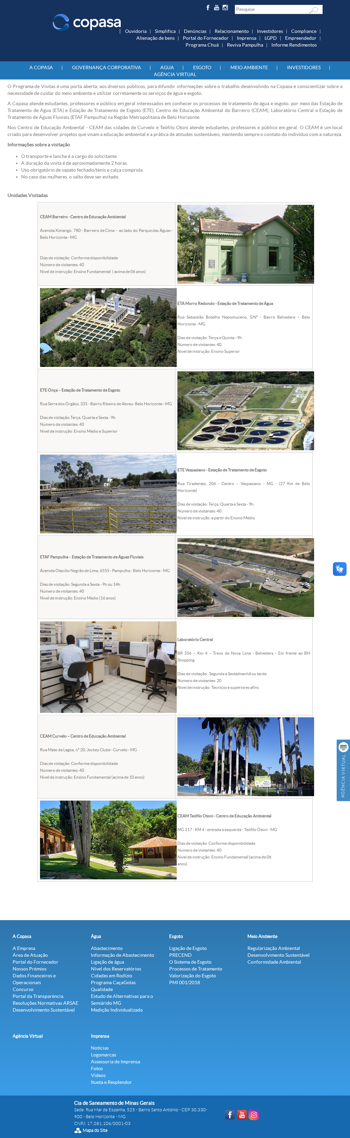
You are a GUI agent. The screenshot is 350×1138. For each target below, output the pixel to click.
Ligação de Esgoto (188, 948)
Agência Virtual (175, 74)
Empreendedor (301, 38)
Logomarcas (103, 1054)
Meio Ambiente (249, 67)
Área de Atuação (30, 955)
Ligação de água (107, 962)
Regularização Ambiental (273, 948)
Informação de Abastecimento (122, 955)
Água (167, 67)
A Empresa (24, 948)
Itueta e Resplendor (111, 1082)
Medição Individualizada (117, 1010)
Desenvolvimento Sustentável (44, 1010)
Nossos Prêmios (29, 969)
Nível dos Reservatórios (116, 969)
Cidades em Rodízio (111, 975)
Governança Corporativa (106, 67)
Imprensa (246, 38)
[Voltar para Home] (87, 22)
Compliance (304, 31)
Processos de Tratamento (195, 969)
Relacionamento (232, 31)
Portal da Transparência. (38, 996)
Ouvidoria (136, 31)
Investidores (270, 31)
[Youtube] (217, 9)
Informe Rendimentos (294, 45)
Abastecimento (107, 948)
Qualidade (102, 989)
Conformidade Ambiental (274, 962)
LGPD (271, 38)
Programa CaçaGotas (113, 982)
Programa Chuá (202, 45)
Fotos (97, 1068)
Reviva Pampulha (245, 45)
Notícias (100, 1048)
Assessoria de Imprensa (115, 1061)
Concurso (23, 989)
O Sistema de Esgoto (190, 962)
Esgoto (202, 67)
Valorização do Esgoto (192, 975)
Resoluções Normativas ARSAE (45, 1003)
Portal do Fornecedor (206, 38)
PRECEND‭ (180, 955)
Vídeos (98, 1075)
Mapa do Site (95, 1130)
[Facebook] (209, 9)
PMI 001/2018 (184, 982)
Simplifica (165, 31)
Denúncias (195, 31)
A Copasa (41, 67)
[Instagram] (226, 9)
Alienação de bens (155, 38)
